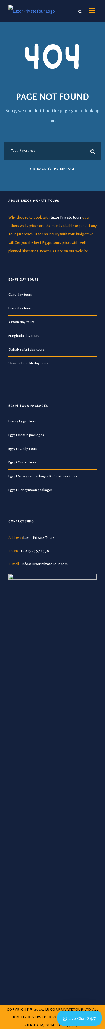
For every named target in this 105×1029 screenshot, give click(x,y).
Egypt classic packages (26, 435)
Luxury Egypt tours (22, 421)
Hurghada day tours (23, 336)
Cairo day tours (20, 294)
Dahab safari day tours (26, 349)
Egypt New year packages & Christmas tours (42, 476)
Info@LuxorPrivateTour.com (45, 564)
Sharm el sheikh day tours (28, 363)
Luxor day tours (20, 308)
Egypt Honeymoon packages (30, 490)
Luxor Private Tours (39, 538)
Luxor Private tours (65, 217)
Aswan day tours (21, 322)
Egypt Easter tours (22, 462)
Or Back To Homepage (52, 169)
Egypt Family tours (22, 449)
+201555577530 (34, 551)
